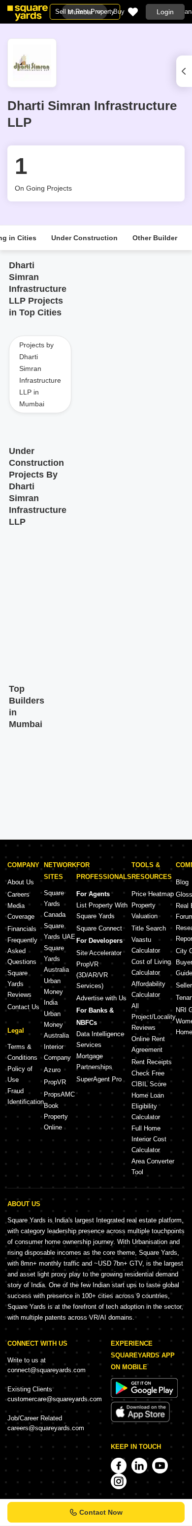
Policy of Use (19, 1074)
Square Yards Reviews (19, 983)
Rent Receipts (151, 1062)
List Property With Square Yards (102, 911)
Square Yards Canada (54, 903)
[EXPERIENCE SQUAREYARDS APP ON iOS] (140, 1420)
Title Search (148, 928)
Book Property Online (56, 1116)
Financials (21, 929)
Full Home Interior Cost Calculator (148, 1139)
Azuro (52, 1070)
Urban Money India (53, 991)
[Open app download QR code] (184, 71)
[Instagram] (119, 1481)
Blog (182, 882)
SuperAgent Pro (99, 1079)
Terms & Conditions (22, 1052)
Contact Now (101, 1512)
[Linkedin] (139, 1465)
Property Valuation (144, 911)
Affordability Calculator (148, 989)
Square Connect (99, 928)
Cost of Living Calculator (151, 967)
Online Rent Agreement (148, 1044)
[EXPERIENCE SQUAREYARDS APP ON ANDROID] (144, 1395)
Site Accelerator (99, 953)
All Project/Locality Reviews (153, 1016)
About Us (20, 882)
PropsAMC (59, 1094)
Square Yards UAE (59, 931)
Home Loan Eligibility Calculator (147, 1106)
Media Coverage (20, 911)
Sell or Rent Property (85, 11)
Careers (18, 894)
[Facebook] (119, 1465)
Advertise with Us (101, 998)
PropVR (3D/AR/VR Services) (92, 975)
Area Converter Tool (152, 1167)
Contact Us (23, 1007)
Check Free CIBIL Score (148, 1079)
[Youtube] (160, 1465)
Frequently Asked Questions (22, 950)
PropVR (55, 1082)
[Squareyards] (27, 13)
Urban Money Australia (56, 1024)
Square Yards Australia (56, 958)
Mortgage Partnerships (94, 1061)
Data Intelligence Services (100, 1039)
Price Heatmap (152, 894)
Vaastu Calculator (145, 945)
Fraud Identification (25, 1096)
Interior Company (57, 1052)
